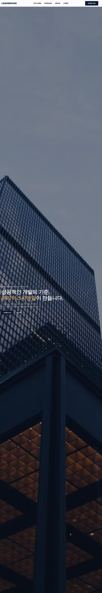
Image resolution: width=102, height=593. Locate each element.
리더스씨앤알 (37, 3)
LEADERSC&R (9, 3)
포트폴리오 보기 (7, 312)
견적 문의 (19, 312)
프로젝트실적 (48, 3)
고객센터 (65, 3)
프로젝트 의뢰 (91, 3)
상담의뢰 (57, 3)
